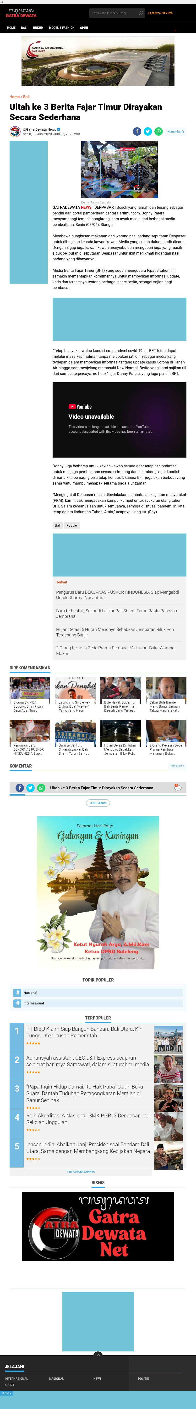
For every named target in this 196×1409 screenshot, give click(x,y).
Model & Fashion (62, 28)
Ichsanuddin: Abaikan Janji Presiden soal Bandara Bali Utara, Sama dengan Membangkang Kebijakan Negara (88, 1148)
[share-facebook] (137, 131)
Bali (24, 28)
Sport (9, 1385)
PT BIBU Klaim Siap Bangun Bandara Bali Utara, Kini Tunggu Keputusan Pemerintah (85, 1032)
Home (11, 28)
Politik (143, 1379)
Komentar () (176, 131)
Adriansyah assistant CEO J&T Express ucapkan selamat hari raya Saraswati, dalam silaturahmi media (87, 1061)
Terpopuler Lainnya (81, 1171)
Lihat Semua (98, 803)
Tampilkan (176, 766)
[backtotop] (98, 1356)
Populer (72, 525)
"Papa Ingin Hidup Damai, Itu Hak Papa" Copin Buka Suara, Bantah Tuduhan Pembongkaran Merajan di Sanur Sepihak (84, 1093)
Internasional (34, 1003)
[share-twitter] (148, 131)
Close (6, 1393)
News (97, 1379)
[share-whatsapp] (158, 131)
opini (84, 28)
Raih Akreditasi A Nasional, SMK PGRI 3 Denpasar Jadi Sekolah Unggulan (88, 1119)
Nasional (30, 993)
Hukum (38, 28)
